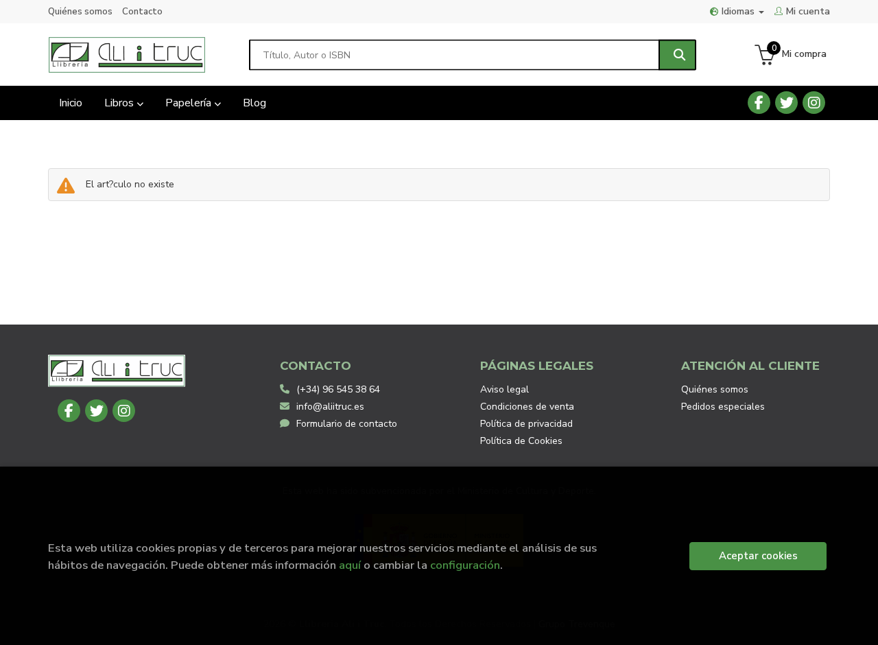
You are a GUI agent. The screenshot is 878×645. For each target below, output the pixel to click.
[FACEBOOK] (759, 102)
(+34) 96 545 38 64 (338, 389)
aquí (350, 565)
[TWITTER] (786, 102)
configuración (465, 565)
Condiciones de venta (527, 406)
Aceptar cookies (758, 556)
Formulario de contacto (346, 423)
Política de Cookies (521, 440)
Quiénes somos (80, 11)
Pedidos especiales (723, 406)
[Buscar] (677, 54)
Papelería (189, 102)
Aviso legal (504, 389)
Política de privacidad (526, 423)
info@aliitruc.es (330, 406)
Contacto (142, 11)
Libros (120, 102)
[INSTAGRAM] (814, 102)
